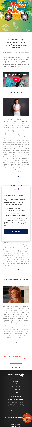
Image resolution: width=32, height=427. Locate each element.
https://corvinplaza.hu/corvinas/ (13, 337)
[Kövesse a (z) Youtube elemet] (19, 367)
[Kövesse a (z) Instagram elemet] (18, 176)
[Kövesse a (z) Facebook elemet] (15, 176)
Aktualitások (16, 386)
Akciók (16, 384)
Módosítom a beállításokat (16, 237)
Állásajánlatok (16, 396)
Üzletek (16, 381)
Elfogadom (16, 231)
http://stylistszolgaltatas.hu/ (12, 172)
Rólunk (16, 392)
